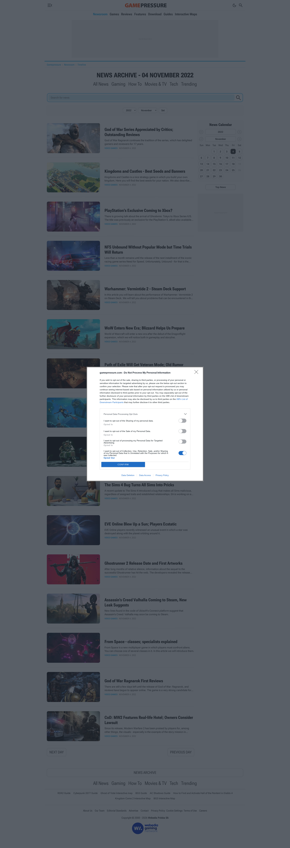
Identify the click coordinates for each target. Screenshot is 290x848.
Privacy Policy (162, 475)
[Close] (197, 373)
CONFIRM (123, 464)
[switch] (182, 421)
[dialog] (145, 424)
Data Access (145, 475)
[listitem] (145, 414)
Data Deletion (127, 475)
